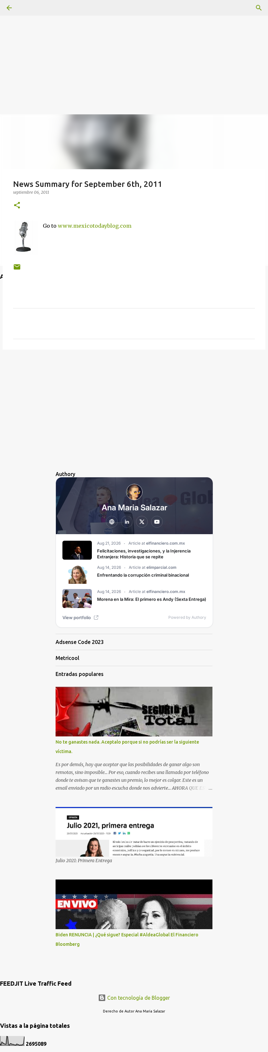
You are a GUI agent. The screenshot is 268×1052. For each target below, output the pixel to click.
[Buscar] (259, 8)
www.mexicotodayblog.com (94, 225)
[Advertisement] (134, 45)
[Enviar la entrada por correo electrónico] (17, 269)
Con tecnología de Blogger (138, 998)
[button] (17, 205)
